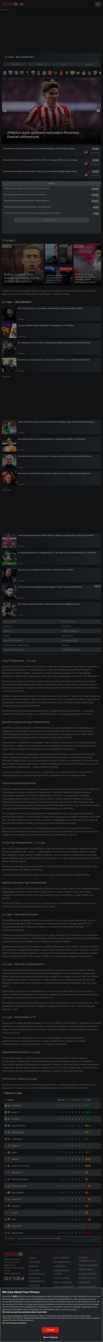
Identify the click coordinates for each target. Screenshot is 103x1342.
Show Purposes (50, 1337)
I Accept (50, 1330)
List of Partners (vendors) (14, 1323)
